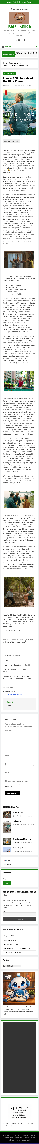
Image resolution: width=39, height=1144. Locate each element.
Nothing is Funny (19, 821)
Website (8, 773)
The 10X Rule (8, 944)
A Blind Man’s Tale (10, 952)
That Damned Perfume (22, 839)
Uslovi (18, 1140)
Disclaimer (26, 1135)
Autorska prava (9, 1138)
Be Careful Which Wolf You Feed (15, 948)
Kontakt (26, 1138)
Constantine (8, 940)
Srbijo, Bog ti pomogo (16, 694)
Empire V (7, 936)
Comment (9, 731)
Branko (7, 86)
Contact (33, 1135)
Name (7, 756)
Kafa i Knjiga (19, 26)
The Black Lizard (19, 812)
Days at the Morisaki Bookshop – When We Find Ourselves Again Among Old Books (18, 2)
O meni (33, 1138)
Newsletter (6, 1135)
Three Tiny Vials (19, 848)
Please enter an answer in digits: (16, 781)
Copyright (19, 1138)
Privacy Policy (16, 1135)
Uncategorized (9, 74)
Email (7, 764)
